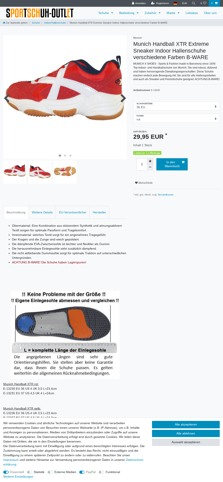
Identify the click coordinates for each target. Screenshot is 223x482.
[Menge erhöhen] (150, 161)
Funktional (113, 472)
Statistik (39, 472)
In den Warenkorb (172, 164)
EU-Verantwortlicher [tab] (72, 212)
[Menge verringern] (150, 167)
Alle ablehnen (185, 433)
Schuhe (104, 13)
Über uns (210, 13)
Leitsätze (192, 13)
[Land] (175, 3)
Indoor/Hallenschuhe (55, 22)
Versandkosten (166, 194)
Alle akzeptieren (186, 424)
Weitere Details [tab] (42, 212)
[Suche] (193, 3)
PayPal (91, 472)
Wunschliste (145, 182)
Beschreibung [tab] (16, 212)
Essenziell (17, 472)
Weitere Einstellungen (18, 476)
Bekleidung (127, 13)
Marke (171, 13)
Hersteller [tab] (99, 212)
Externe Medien (65, 472)
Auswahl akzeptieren (186, 442)
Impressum (11, 459)
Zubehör (151, 13)
